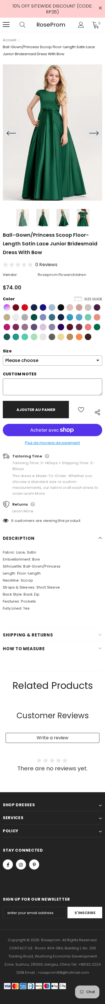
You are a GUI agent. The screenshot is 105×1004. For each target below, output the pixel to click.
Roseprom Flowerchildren (62, 274)
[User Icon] (81, 25)
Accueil (9, 40)
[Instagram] (21, 864)
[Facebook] (8, 864)
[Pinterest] (34, 864)
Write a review (52, 738)
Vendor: (10, 274)
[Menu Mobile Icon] (6, 24)
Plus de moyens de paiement (52, 442)
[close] (100, 8)
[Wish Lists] (81, 409)
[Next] (93, 132)
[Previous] (11, 132)
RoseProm (50, 25)
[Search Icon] (28, 24)
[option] (52, 132)
